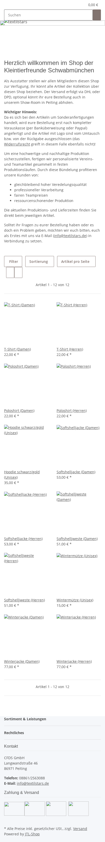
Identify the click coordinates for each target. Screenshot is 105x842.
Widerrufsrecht (17, 144)
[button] (75, 4)
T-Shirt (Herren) (70, 349)
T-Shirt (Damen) (17, 349)
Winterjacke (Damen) (22, 661)
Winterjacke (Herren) (74, 661)
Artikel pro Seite (75, 261)
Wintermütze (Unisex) (75, 600)
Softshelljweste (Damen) (77, 538)
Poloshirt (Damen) (19, 410)
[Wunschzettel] (81, 4)
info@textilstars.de (70, 235)
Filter (13, 261)
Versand (80, 828)
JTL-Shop (32, 834)
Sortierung (38, 261)
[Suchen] (97, 14)
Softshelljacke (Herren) (23, 538)
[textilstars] (15, 22)
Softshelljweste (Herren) (24, 600)
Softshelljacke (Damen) (76, 471)
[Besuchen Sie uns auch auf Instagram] (8, 819)
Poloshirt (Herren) (72, 410)
